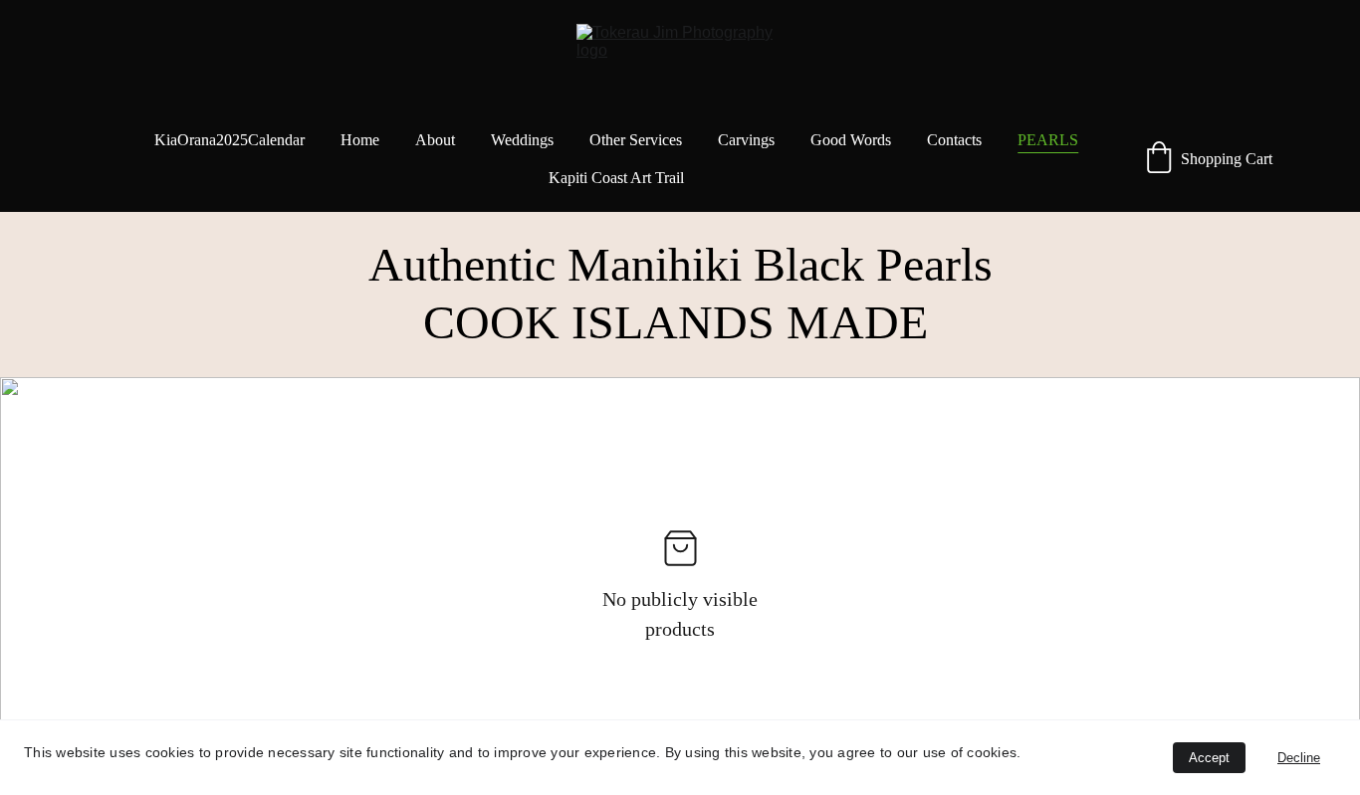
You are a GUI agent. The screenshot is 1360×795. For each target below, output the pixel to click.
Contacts (954, 139)
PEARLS (1048, 139)
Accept (1209, 757)
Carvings (746, 139)
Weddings (522, 139)
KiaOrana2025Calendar (229, 139)
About (435, 139)
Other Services (635, 139)
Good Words (850, 139)
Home (359, 139)
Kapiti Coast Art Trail (616, 177)
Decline (1298, 757)
